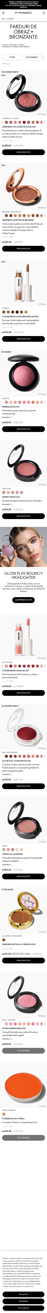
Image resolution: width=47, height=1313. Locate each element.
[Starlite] (6, 666)
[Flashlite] (8, 312)
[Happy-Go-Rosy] (24, 402)
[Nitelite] (37, 666)
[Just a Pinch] (24, 1024)
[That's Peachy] (28, 756)
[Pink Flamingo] (37, 122)
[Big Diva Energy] (6, 756)
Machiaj (13, 45)
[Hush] (8, 849)
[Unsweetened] (33, 666)
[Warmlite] (21, 312)
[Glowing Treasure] (3, 940)
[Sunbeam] (17, 312)
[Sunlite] (26, 312)
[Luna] (17, 849)
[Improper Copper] (12, 849)
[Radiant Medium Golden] (42, 215)
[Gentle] (6, 402)
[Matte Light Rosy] (28, 215)
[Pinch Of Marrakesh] (11, 756)
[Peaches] (8, 492)
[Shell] (3, 849)
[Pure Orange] (3, 1114)
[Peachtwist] (42, 122)
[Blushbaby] (15, 122)
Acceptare (23, 1294)
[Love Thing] (19, 402)
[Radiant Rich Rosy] (6, 215)
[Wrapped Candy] (33, 1024)
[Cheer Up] (33, 756)
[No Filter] (28, 122)
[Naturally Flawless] (42, 402)
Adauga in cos (23, 152)
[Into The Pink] (6, 1024)
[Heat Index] (24, 756)
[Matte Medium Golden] (19, 215)
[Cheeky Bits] (28, 1024)
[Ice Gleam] (15, 666)
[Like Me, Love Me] (28, 402)
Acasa (5, 45)
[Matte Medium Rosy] (15, 215)
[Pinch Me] (11, 122)
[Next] (44, 122)
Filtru (12, 57)
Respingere (23, 1301)
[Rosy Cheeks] (15, 1024)
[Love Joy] (15, 402)
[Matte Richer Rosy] (11, 215)
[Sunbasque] (19, 122)
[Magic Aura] (24, 666)
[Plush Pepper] (15, 756)
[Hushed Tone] (19, 1024)
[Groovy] (37, 756)
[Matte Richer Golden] (37, 215)
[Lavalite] (19, 666)
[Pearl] (21, 849)
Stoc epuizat (23, 1051)
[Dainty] (11, 402)
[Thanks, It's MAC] (6, 122)
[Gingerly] (33, 122)
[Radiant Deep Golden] (33, 215)
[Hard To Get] (42, 1024)
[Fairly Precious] (37, 1024)
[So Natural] (42, 756)
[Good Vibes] (11, 666)
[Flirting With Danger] (33, 402)
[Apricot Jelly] (28, 666)
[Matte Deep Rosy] (24, 215)
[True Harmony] (19, 756)
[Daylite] (12, 312)
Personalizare (23, 1308)
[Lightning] (42, 666)
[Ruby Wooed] (24, 122)
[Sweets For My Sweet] (11, 1024)
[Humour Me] (37, 402)
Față (21, 45)
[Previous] (3, 122)
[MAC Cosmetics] (23, 13)
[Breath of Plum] (21, 492)
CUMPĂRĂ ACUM (23, 600)
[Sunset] (3, 312)
